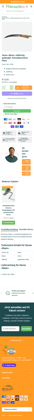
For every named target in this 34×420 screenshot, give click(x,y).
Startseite (4, 16)
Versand (14, 82)
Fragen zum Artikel (27, 168)
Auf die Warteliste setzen (25, 87)
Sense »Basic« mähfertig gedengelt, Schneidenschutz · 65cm (16, 19)
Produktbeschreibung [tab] (9, 229)
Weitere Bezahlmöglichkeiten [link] (17, 98)
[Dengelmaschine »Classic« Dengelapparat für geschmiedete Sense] (8, 194)
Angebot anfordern (27, 162)
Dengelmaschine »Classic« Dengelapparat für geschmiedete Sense (8, 210)
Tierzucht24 (9, 415)
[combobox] (17, 11)
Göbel (3, 64)
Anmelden (26, 329)
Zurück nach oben (16, 340)
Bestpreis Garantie (27, 173)
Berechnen (17, 111)
